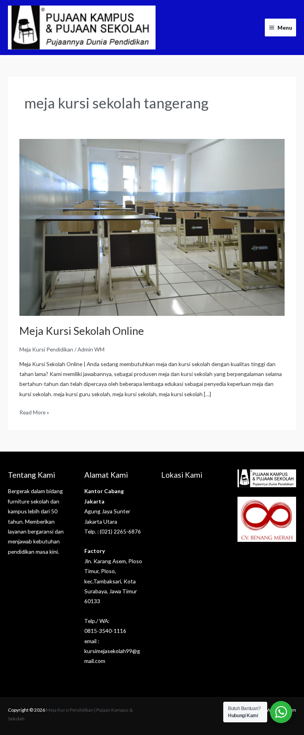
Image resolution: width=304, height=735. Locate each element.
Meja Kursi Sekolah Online (81, 330)
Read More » (34, 411)
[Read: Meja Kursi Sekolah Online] (151, 226)
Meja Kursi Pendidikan (46, 349)
